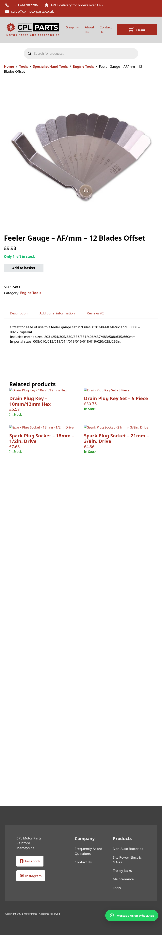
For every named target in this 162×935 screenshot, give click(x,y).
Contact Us (106, 29)
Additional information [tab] (57, 313)
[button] (152, 85)
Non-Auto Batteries (128, 848)
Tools (23, 66)
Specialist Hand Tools (50, 66)
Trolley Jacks (122, 870)
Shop (70, 27)
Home (9, 66)
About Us (89, 29)
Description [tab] (19, 313)
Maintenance (123, 879)
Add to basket (23, 268)
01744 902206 (26, 5)
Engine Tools (83, 66)
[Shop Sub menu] (77, 27)
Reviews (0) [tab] (95, 313)
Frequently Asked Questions (88, 851)
